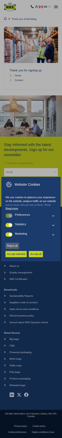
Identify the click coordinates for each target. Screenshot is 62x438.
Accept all (35, 254)
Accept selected (16, 254)
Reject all (12, 245)
